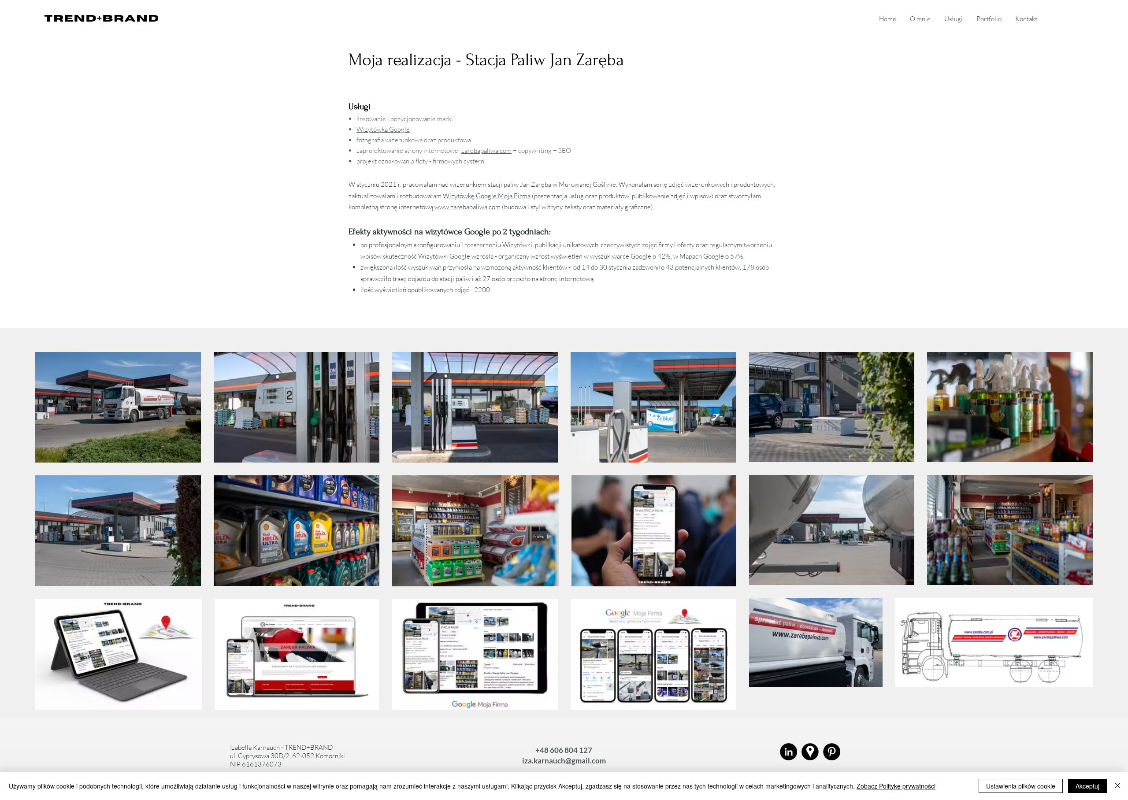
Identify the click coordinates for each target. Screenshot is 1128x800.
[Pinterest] (831, 751)
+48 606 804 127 (563, 750)
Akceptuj (1087, 785)
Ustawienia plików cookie (1020, 785)
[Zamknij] (1117, 786)
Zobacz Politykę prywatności (896, 785)
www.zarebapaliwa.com (467, 207)
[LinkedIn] (788, 751)
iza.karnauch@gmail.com (564, 760)
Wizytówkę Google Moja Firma (487, 196)
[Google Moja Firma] (810, 751)
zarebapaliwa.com (486, 150)
